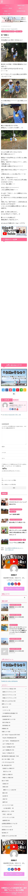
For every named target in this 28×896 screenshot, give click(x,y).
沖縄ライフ (21, 8)
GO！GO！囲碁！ (7, 13)
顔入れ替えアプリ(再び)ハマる (17, 522)
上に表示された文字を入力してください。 (11, 470)
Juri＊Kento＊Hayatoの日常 (9, 414)
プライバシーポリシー (8, 884)
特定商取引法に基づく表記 (19, 884)
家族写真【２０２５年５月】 (16, 641)
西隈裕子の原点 (21, 5)
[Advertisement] (14, 302)
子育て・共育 (18, 414)
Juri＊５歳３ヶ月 (9, 549)
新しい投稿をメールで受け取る (9, 484)
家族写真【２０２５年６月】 (16, 617)
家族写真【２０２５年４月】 (16, 651)
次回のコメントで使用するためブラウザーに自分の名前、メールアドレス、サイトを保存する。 (14, 465)
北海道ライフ (7, 11)
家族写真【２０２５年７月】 (16, 607)
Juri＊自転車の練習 (14, 514)
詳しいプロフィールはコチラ (14, 588)
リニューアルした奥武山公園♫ (17, 542)
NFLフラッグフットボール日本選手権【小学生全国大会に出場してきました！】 (18, 532)
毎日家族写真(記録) (21, 11)
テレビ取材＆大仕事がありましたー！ (14, 548)
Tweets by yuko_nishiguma (9, 681)
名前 (3, 446)
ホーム (7, 5)
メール (4, 452)
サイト (3, 458)
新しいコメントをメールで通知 (9, 480)
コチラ (19, 406)
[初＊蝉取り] (14, 389)
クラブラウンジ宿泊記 (7, 8)
